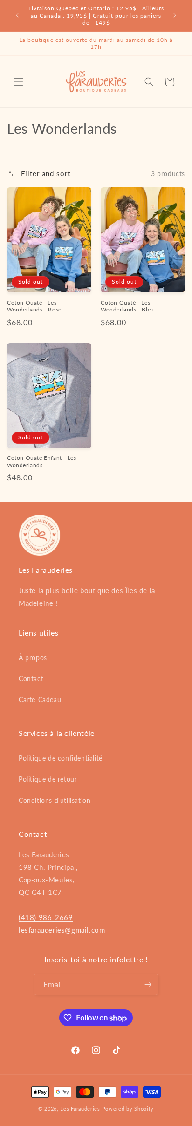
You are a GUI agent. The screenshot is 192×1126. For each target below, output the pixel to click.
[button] (18, 82)
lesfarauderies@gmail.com (62, 930)
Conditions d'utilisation (54, 800)
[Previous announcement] (17, 15)
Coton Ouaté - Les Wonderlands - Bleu (127, 306)
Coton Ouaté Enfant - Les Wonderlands (41, 461)
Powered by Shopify (128, 1109)
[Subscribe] (147, 984)
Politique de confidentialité (61, 758)
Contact (31, 678)
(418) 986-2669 (46, 917)
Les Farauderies (80, 1109)
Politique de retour (48, 779)
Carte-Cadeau (40, 699)
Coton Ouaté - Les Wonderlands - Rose (34, 306)
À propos (33, 658)
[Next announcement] (175, 15)
